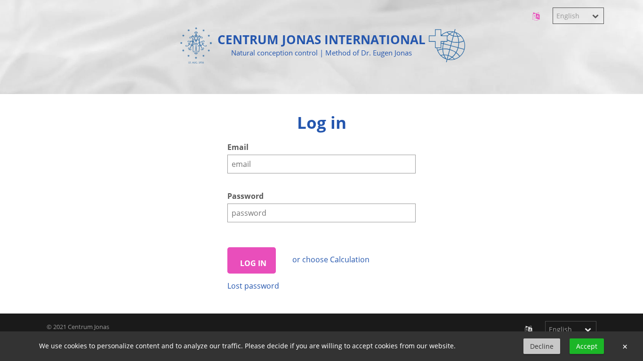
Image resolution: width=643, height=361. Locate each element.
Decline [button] (542, 346)
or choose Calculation (331, 259)
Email (238, 147)
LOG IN (251, 263)
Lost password (253, 286)
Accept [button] (586, 346)
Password (245, 196)
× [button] (624, 346)
